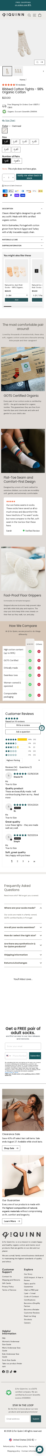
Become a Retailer (31, 1309)
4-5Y (34, 141)
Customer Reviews (32, 1313)
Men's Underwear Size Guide (11, 1349)
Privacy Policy (9, 1072)
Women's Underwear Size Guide (10, 1343)
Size (4, 137)
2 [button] (17, 861)
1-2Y (6, 141)
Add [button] (16, 300)
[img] (20, 773)
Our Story (28, 1274)
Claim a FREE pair (31, 1290)
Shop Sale (9, 1148)
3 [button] (23, 861)
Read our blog (30, 1316)
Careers (27, 1323)
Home (22, 79)
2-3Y (15, 141)
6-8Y (16, 149)
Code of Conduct (31, 1296)
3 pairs (17, 160)
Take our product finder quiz (12, 1364)
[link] (16, 271)
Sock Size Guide (9, 1360)
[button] (9, 84)
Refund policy (9, 1446)
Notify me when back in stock (29, 176)
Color (11, 126)
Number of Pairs (11, 156)
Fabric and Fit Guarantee (29, 1285)
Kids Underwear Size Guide (10, 1355)
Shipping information (11, 246)
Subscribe (35, 1055)
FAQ (3, 1338)
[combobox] (8, 1055)
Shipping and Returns (11, 1280)
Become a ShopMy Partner (32, 1304)
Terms (16, 1072)
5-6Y (6, 149)
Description (7, 209)
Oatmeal (4, 130)
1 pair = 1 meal (29, 1293)
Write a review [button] (23, 725)
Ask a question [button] (23, 731)
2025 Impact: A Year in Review (33, 1278)
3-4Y (24, 141)
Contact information (30, 1451)
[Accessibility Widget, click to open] (42, 728)
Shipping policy (13, 1451)
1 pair (6, 160)
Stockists (28, 1319)
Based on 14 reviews (15, 721)
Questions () (25, 767)
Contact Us (7, 1277)
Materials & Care (10, 240)
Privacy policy (22, 1446)
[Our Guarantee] (23, 1176)
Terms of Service (9, 1290)
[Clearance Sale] (23, 1110)
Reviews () (11, 767)
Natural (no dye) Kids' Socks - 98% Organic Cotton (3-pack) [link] (14, 286)
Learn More (10, 1221)
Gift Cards (6, 1283)
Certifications (29, 1300)
